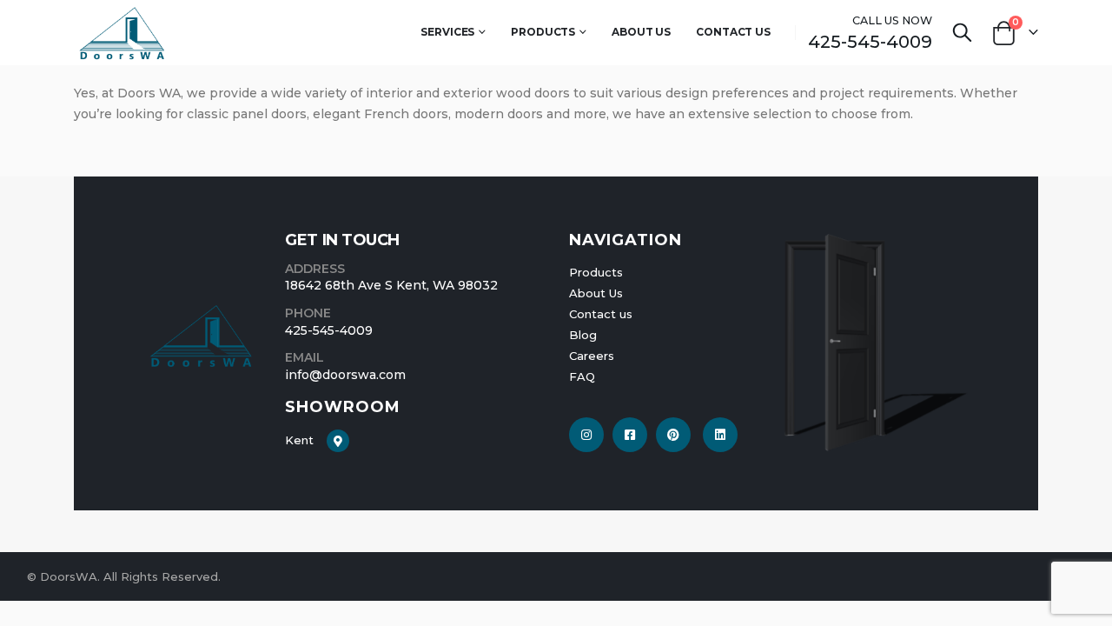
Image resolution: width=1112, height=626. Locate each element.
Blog (583, 335)
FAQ (582, 376)
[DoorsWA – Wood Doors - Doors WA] (122, 32)
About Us (641, 31)
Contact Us (733, 31)
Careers (591, 356)
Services (447, 31)
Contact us (600, 314)
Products (543, 31)
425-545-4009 (870, 41)
